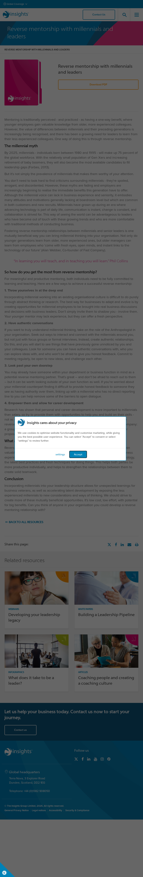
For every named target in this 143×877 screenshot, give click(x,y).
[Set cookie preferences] (7, 869)
